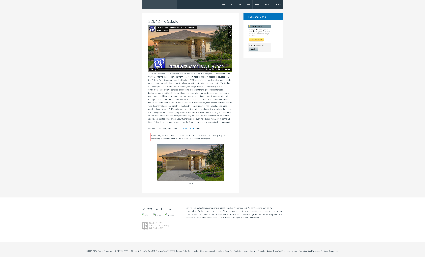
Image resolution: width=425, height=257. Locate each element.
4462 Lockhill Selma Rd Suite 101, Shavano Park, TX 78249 (152, 251)
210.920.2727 (122, 251)
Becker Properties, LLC (107, 251)
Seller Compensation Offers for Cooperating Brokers (203, 251)
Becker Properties (159, 4)
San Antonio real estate (196, 208)
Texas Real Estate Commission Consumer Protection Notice (248, 251)
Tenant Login (334, 251)
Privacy (179, 251)
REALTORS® (188, 128)
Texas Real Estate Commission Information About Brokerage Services (300, 251)
